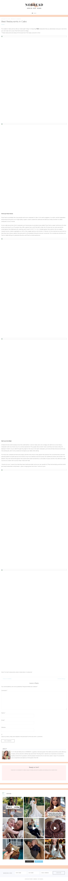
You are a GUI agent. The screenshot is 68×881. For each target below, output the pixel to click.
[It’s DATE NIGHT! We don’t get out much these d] (55, 849)
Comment (4, 690)
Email (3, 720)
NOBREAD (34, 6)
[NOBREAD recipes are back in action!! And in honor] (55, 828)
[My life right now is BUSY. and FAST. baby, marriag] (13, 849)
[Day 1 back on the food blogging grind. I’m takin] (55, 807)
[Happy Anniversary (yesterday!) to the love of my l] (34, 807)
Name (3, 713)
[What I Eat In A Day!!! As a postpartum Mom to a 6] (13, 807)
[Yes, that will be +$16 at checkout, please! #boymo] (34, 828)
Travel (3, 24)
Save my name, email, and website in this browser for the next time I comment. (22, 736)
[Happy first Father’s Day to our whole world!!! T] (34, 849)
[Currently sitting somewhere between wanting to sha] (13, 828)
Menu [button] (35, 13)
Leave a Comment (16, 18)
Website (3, 727)
